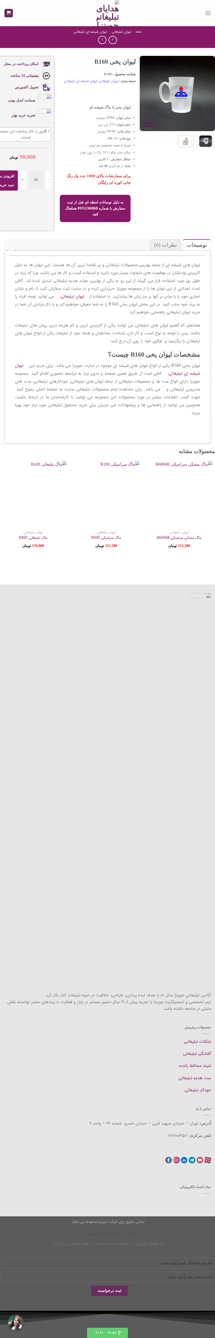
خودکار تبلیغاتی (198, 1090)
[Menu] (208, 13)
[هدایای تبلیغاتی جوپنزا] (107, 13)
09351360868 (88, 208)
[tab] (196, 244)
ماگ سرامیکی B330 (106, 537)
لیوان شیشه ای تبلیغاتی (90, 32)
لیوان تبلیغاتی (121, 32)
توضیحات (197, 245)
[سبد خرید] (8, 13)
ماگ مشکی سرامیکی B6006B (179, 537)
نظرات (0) (165, 245)
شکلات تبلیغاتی (197, 1041)
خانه (138, 32)
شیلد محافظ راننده (195, 1065)
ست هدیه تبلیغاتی (194, 1078)
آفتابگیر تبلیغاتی (197, 1053)
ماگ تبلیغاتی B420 (33, 537)
